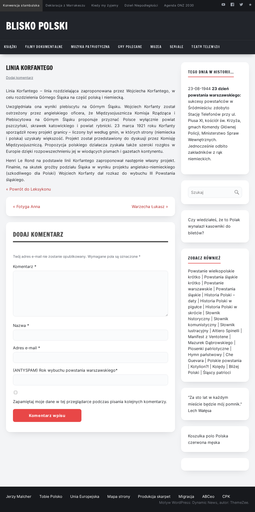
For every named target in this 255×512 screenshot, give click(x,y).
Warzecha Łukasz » (150, 206)
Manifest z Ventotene (208, 336)
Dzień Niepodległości (141, 5)
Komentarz (24, 266)
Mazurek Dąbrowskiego (210, 342)
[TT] (241, 4)
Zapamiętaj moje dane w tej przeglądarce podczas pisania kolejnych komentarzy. (90, 401)
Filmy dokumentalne (44, 46)
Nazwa (21, 325)
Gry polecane (130, 46)
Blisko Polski (37, 26)
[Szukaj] (238, 191)
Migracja (186, 496)
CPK (226, 496)
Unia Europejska (84, 496)
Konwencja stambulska (21, 5)
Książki (10, 46)
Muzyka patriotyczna (90, 46)
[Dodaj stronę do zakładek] (250, 4)
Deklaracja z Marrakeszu (65, 5)
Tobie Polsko (50, 496)
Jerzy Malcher (18, 496)
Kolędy (218, 366)
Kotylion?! (200, 366)
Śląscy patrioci (217, 372)
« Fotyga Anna (26, 206)
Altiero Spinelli (225, 330)
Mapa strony (118, 496)
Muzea (156, 46)
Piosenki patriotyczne (208, 348)
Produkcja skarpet (154, 496)
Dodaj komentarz (19, 78)
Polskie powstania (224, 360)
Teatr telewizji (205, 46)
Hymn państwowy (205, 354)
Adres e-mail (26, 347)
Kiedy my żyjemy (105, 5)
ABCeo (208, 496)
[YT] (223, 4)
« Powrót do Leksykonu (28, 189)
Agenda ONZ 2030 (179, 5)
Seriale (177, 46)
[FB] (232, 4)
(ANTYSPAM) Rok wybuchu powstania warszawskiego (65, 370)
